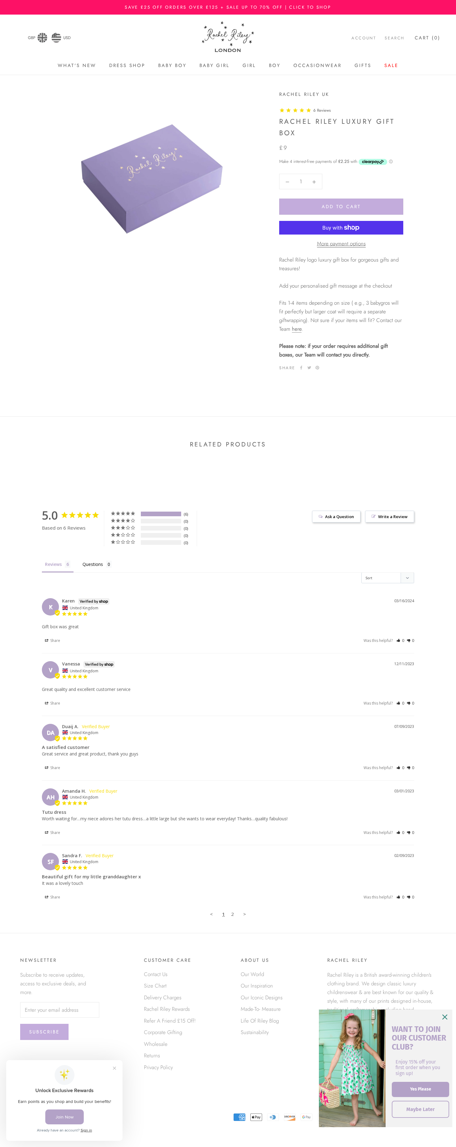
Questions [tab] (93, 564)
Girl (249, 65)
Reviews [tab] (53, 564)
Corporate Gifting (163, 1032)
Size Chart (155, 985)
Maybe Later (420, 1109)
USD (67, 38)
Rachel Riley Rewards (167, 1009)
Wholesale (156, 1044)
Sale (391, 65)
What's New (77, 65)
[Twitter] (309, 368)
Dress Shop (127, 65)
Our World (252, 974)
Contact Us (156, 974)
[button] (400, 640)
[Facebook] (301, 368)
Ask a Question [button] (339, 516)
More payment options (341, 243)
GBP (31, 38)
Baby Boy (172, 65)
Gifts (363, 65)
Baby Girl (214, 65)
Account (363, 38)
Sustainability (255, 1032)
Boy (274, 65)
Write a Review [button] (393, 516)
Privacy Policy (158, 1067)
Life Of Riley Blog (260, 1020)
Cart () (427, 37)
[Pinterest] (317, 368)
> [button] (244, 914)
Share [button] (54, 640)
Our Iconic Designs (262, 997)
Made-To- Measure (261, 1009)
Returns (152, 1055)
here (297, 328)
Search (395, 38)
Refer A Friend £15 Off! (170, 1020)
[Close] (444, 1017)
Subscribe (44, 1031)
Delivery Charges (162, 997)
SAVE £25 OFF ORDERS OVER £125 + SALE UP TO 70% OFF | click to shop (228, 7)
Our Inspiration (257, 985)
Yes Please (420, 1089)
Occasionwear (317, 65)
